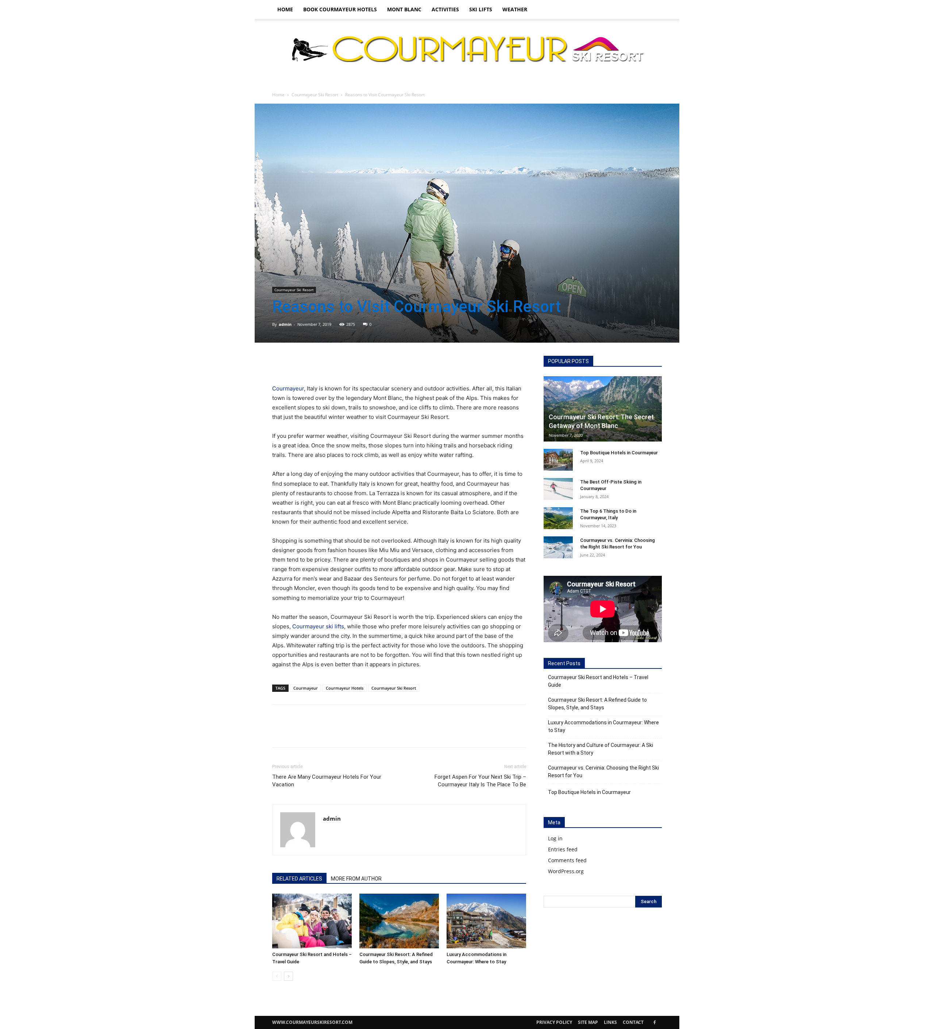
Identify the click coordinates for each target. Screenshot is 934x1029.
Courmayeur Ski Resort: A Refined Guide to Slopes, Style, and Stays (597, 703)
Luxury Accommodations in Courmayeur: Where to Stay (603, 726)
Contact (633, 1022)
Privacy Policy (554, 1022)
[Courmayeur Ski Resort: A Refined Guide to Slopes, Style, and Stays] (399, 921)
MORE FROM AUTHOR (356, 879)
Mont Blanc (404, 9)
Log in (555, 838)
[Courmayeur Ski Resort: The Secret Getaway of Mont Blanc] (603, 409)
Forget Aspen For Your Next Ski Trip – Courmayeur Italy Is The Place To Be (480, 781)
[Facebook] (279, 363)
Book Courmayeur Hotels (340, 9)
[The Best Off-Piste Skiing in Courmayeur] (558, 489)
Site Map (588, 1022)
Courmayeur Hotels (344, 688)
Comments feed (567, 860)
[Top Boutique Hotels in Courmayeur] (558, 460)
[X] (296, 363)
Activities (445, 9)
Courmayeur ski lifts (318, 626)
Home (285, 9)
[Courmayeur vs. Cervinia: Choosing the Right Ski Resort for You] (558, 547)
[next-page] (288, 976)
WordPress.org (566, 871)
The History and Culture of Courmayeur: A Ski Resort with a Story (600, 749)
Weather (514, 9)
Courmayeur (288, 388)
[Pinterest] (313, 363)
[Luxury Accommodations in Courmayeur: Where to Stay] (486, 921)
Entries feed (563, 849)
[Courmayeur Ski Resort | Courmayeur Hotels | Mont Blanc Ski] (467, 48)
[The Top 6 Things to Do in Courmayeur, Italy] (558, 518)
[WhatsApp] (330, 363)
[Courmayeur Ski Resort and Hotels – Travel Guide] (312, 921)
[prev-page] (276, 976)
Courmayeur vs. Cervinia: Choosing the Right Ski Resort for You (603, 771)
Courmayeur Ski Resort (315, 95)
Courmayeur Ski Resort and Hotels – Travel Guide (598, 681)
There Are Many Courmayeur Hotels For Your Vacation (326, 781)
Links (610, 1022)
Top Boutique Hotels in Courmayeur (619, 452)
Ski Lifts (480, 9)
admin (285, 324)
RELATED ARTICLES (299, 879)
